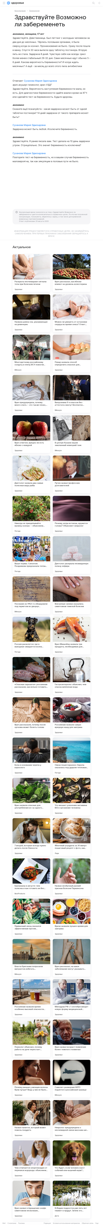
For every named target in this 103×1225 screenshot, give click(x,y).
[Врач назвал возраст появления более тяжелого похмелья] (71, 1038)
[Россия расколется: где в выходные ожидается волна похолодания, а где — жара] (31, 635)
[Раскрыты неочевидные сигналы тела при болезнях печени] (31, 273)
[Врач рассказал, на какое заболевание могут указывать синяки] (71, 958)
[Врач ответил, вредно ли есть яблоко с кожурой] (31, 434)
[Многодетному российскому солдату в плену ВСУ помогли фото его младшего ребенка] (31, 353)
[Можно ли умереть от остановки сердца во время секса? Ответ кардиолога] (71, 313)
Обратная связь (87, 1223)
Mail (4, 1223)
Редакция (47, 1223)
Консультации (20, 11)
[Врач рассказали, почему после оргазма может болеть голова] (31, 716)
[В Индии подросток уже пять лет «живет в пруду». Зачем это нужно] (71, 1199)
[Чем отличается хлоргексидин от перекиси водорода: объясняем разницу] (31, 1159)
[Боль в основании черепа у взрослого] (31, 756)
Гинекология (34, 11)
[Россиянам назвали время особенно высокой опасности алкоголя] (31, 998)
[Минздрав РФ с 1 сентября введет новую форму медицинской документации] (71, 998)
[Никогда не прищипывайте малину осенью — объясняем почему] (31, 515)
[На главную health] (17, 3)
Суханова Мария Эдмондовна (40, 80)
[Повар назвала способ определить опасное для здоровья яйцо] (71, 353)
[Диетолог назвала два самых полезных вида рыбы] (31, 474)
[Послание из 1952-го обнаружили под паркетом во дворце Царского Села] (31, 595)
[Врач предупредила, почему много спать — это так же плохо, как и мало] (31, 394)
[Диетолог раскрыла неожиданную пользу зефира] (71, 555)
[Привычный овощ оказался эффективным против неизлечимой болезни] (31, 917)
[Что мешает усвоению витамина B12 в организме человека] (71, 797)
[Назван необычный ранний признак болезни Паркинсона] (71, 877)
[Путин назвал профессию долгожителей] (71, 474)
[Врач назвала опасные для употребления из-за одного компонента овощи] (31, 797)
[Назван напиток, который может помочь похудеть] (31, 1119)
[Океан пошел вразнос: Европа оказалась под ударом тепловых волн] (71, 756)
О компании (12, 1223)
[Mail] (8, 3)
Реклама (21, 1223)
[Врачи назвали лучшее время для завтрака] (71, 917)
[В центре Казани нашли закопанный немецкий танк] (71, 434)
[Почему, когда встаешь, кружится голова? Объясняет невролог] (71, 515)
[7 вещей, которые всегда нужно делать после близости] (31, 837)
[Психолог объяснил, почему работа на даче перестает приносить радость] (31, 1038)
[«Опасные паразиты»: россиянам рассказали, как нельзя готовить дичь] (31, 676)
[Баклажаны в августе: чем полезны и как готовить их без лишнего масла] (31, 877)
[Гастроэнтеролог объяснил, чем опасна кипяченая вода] (71, 676)
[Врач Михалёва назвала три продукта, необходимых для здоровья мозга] (71, 635)
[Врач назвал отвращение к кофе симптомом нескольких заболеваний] (31, 1199)
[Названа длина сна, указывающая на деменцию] (31, 313)
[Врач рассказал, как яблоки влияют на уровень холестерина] (71, 273)
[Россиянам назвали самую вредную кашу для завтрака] (71, 716)
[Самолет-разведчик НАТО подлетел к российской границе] (71, 1079)
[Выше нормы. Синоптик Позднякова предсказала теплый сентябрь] (31, 555)
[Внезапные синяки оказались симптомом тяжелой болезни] (71, 595)
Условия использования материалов (66, 1223)
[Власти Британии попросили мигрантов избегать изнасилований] (31, 958)
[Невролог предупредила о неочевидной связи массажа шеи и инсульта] (71, 1119)
